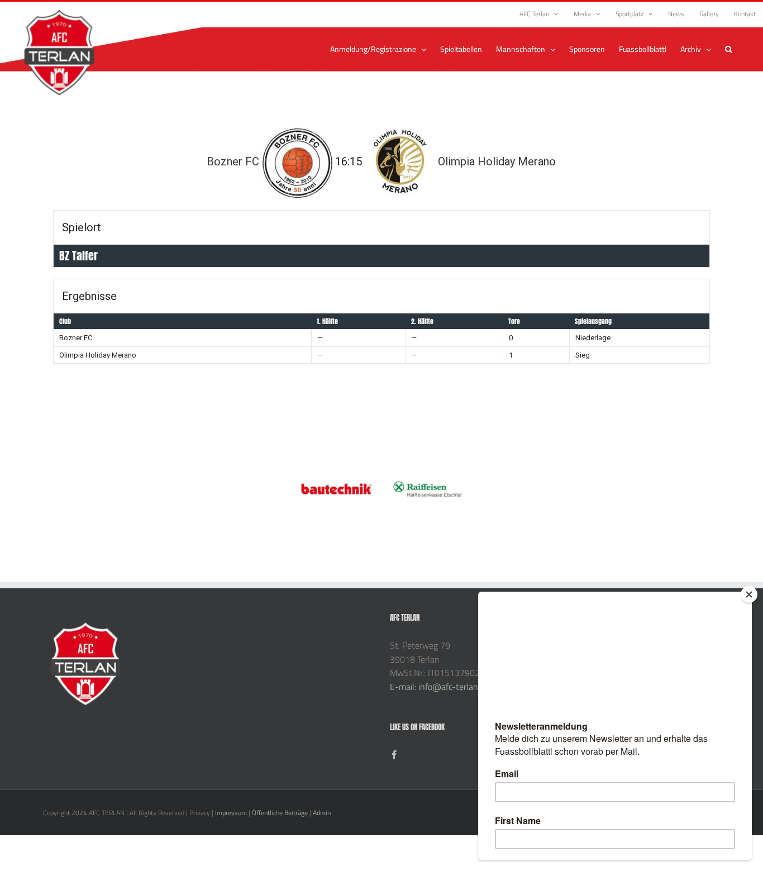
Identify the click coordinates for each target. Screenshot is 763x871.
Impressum (231, 812)
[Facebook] (394, 754)
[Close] (749, 594)
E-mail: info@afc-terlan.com (442, 686)
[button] (728, 49)
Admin (322, 812)
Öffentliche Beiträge (280, 812)
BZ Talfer (78, 255)
